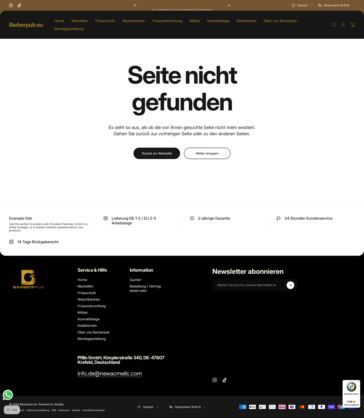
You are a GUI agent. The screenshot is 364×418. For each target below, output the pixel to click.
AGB (54, 410)
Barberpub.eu (26, 24)
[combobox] (302, 5)
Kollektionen (87, 326)
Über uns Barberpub (94, 332)
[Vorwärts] (228, 5)
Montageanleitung (92, 339)
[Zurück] (135, 5)
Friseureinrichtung (92, 306)
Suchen (135, 280)
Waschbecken (89, 299)
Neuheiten (85, 286)
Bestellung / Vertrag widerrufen (145, 288)
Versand (76, 410)
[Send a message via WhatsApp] (8, 395)
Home (82, 280)
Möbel (82, 312)
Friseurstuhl (87, 293)
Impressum (64, 410)
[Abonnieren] (290, 285)
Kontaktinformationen (93, 410)
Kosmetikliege (89, 319)
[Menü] (358, 382)
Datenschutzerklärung (38, 410)
